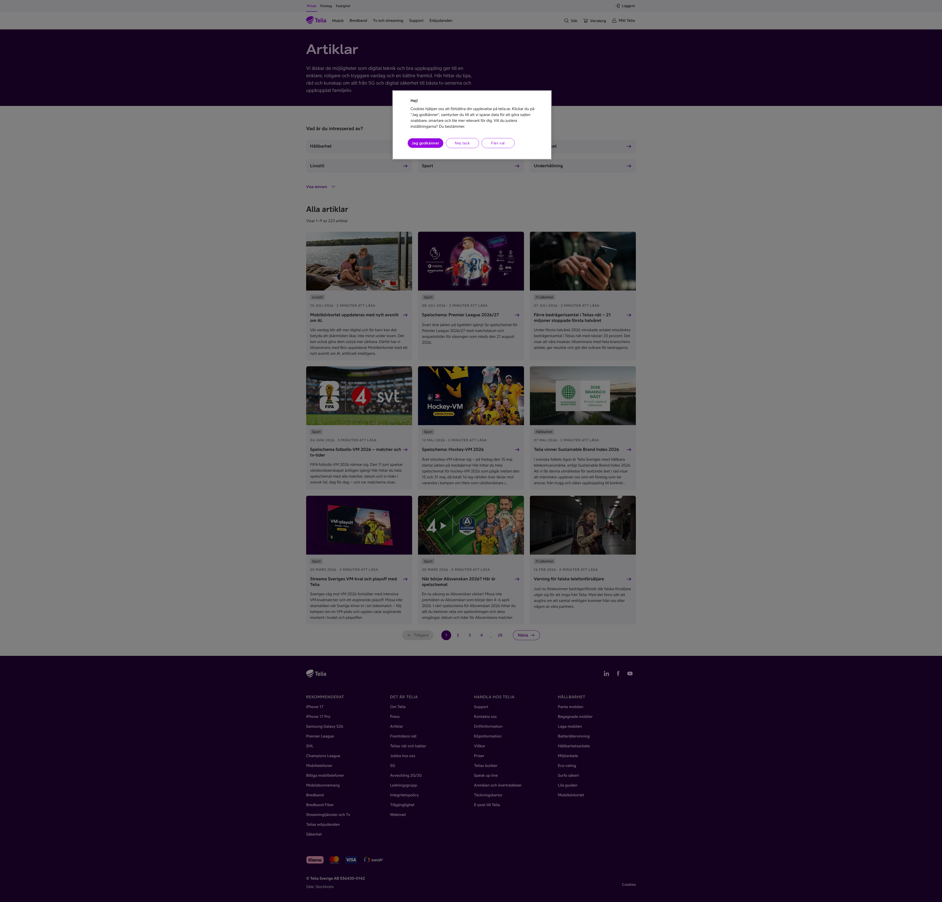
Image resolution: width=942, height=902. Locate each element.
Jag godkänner (425, 143)
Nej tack (462, 143)
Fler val (498, 143)
